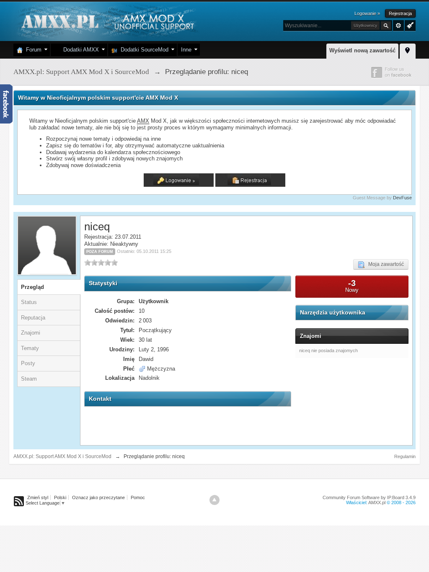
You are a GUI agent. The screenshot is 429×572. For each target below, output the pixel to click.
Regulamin (405, 456)
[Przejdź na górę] (214, 500)
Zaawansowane (398, 25)
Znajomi (30, 333)
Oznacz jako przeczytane (98, 497)
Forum (32, 49)
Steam (29, 379)
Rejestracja (400, 13)
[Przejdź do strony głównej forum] (106, 21)
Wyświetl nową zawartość (362, 50)
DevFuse (402, 197)
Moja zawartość (384, 264)
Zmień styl (37, 497)
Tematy (30, 348)
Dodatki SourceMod (142, 49)
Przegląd (32, 287)
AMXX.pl (376, 502)
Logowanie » (367, 13)
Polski (60, 497)
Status (29, 302)
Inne (186, 49)
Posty (28, 363)
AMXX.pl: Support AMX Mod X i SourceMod (62, 456)
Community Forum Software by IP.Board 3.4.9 (369, 497)
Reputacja (33, 317)
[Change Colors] (409, 24)
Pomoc (138, 497)
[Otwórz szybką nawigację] (408, 50)
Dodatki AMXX (79, 49)
